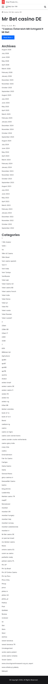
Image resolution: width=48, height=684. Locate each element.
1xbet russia (6, 310)
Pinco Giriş (5, 580)
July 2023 (5, 190)
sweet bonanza (7, 641)
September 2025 (8, 91)
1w (3, 250)
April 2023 (5, 201)
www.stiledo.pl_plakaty (10, 667)
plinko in (5, 591)
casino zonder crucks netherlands (14, 439)
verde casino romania (9, 656)
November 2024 (8, 129)
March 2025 (6, 114)
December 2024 (7, 125)
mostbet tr (5, 530)
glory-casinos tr (7, 477)
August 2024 (6, 141)
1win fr (4, 265)
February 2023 (7, 209)
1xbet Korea (6, 299)
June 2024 (6, 148)
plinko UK (5, 595)
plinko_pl (5, 599)
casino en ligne (7, 432)
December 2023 (7, 171)
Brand (4, 420)
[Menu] (3, 7)
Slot (3, 625)
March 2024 (6, 160)
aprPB (4, 371)
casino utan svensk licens (11, 436)
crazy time (5, 447)
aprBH (4, 360)
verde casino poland (9, 652)
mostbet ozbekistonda (10, 527)
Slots (3, 629)
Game (4, 470)
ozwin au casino (7, 553)
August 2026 (6, 50)
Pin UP (4, 565)
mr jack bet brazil (8, 538)
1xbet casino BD (7, 288)
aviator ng (5, 401)
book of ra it (6, 417)
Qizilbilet (5, 610)
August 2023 (6, 186)
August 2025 (6, 95)
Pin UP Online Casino (9, 572)
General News (7, 474)
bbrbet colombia (8, 409)
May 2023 (5, 198)
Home (5, 12)
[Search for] (45, 7)
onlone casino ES (8, 549)
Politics (4, 603)
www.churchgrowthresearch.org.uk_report (17, 663)
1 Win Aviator (6, 242)
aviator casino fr (7, 390)
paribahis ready (7, 557)
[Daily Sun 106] (11, 7)
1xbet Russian (7, 314)
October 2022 (7, 224)
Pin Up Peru (6, 576)
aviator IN (5, 394)
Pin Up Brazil (6, 568)
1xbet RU (5, 306)
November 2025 (8, 84)
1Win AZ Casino (7, 253)
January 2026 (7, 76)
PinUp (4, 584)
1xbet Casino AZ (8, 284)
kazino (4, 485)
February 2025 (7, 118)
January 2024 (7, 167)
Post (3, 606)
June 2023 (6, 194)
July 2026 (5, 53)
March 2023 (6, 205)
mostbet (5, 508)
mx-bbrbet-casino (8, 542)
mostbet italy (6, 519)
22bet (4, 325)
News (4, 546)
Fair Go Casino (7, 458)
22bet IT (5, 333)
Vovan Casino (7, 660)
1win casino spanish (9, 261)
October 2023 (7, 179)
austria (4, 375)
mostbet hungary (8, 515)
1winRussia (6, 276)
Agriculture (6, 356)
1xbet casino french (9, 291)
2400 (3, 337)
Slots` (4, 633)
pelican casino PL (8, 561)
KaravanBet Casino (8, 481)
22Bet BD (5, 329)
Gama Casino (6, 466)
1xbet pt (5, 303)
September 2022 (8, 228)
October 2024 (7, 133)
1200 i (4, 246)
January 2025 (7, 122)
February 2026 (7, 72)
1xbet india (6, 295)
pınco (4, 587)
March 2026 (6, 68)
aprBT (4, 363)
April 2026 (5, 65)
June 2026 (6, 57)
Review (4, 614)
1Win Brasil (5, 257)
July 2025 (5, 99)
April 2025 (5, 110)
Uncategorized (7, 648)
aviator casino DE (8, 386)
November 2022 (8, 220)
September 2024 (8, 137)
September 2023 (8, 182)
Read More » (8, 37)
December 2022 (7, 217)
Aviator (4, 379)
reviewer (5, 618)
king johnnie (6, 489)
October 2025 (7, 87)
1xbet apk (5, 280)
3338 (3, 341)
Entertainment (7, 455)
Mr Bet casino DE (8, 534)
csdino (4, 451)
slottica (4, 637)
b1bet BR (5, 405)
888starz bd (6, 352)
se (2, 622)
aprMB (4, 367)
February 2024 (7, 163)
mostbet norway (8, 523)
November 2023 (8, 175)
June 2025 (6, 103)
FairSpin (5, 462)
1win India (5, 269)
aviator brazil (6, 382)
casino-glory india (8, 443)
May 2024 (5, 152)
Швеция (5, 671)
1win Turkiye (6, 272)
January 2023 (7, 213)
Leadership (6, 493)
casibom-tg (6, 424)
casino (4, 428)
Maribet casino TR (8, 496)
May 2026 (5, 61)
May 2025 (5, 106)
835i (3, 348)
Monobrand (6, 504)
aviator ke (5, 398)
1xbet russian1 (7, 318)
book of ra (5, 413)
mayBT (4, 500)
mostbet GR (6, 511)
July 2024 (5, 144)
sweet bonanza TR (8, 644)
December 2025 (7, 80)
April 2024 (5, 156)
